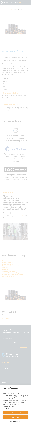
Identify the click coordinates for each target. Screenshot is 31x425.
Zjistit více (6, 408)
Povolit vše (15, 417)
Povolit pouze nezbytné (15, 413)
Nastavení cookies (15, 421)
